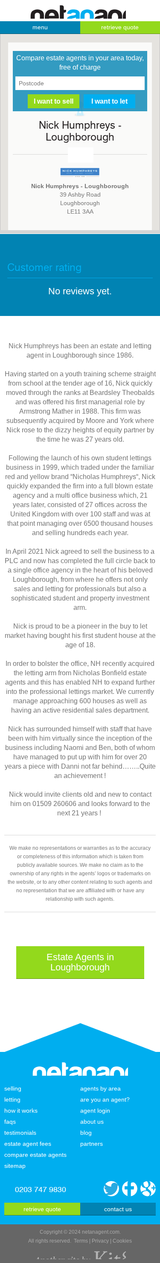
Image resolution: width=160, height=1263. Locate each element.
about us (92, 1121)
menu (40, 27)
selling (12, 1088)
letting (12, 1099)
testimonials (20, 1132)
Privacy (100, 1241)
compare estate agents (35, 1154)
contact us (118, 1209)
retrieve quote (42, 1209)
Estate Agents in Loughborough (80, 962)
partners (91, 1143)
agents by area (100, 1088)
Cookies (122, 1241)
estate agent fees (27, 1143)
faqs (10, 1121)
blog (86, 1132)
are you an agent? (105, 1099)
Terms (81, 1241)
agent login (95, 1110)
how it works (21, 1110)
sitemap (15, 1165)
